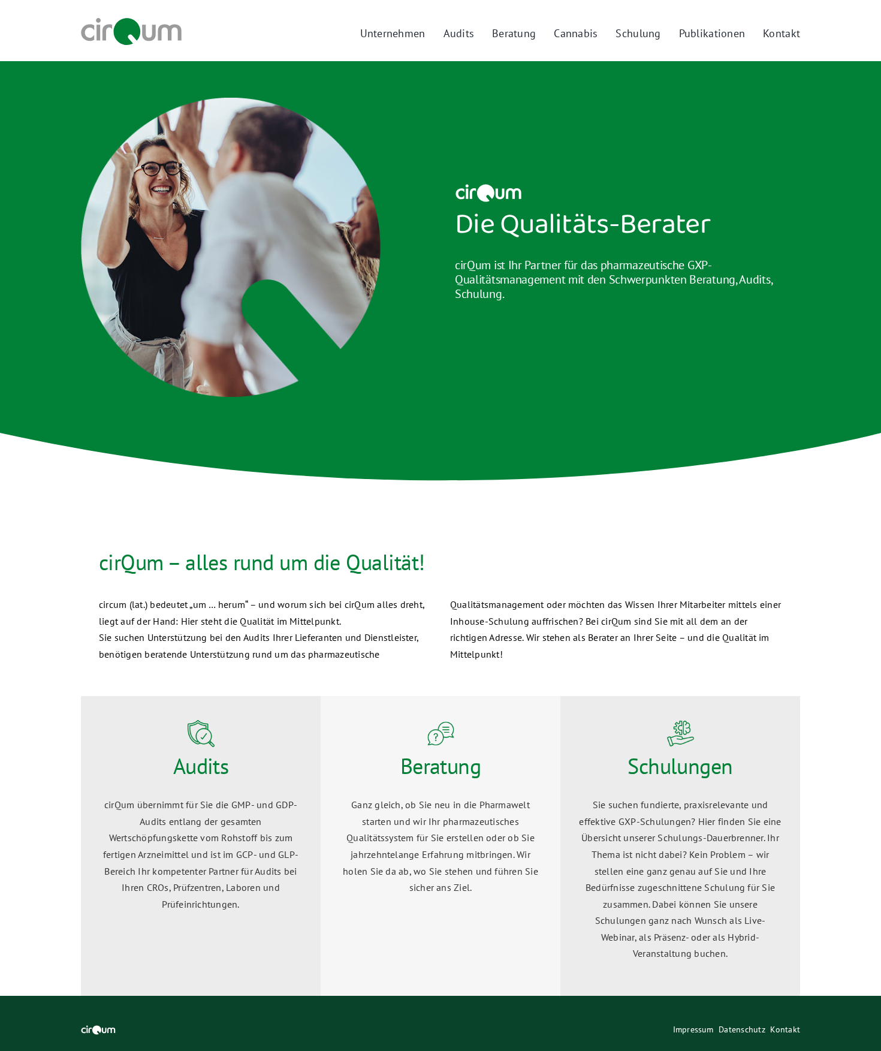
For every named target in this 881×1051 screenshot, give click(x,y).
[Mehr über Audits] (201, 846)
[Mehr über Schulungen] (680, 846)
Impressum (693, 1029)
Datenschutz (742, 1029)
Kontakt (785, 1029)
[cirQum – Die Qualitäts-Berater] (131, 23)
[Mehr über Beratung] (440, 846)
